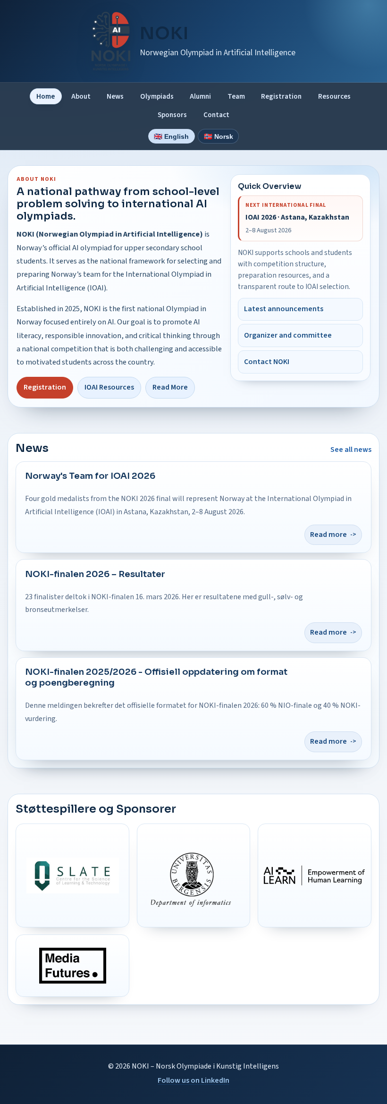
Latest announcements (283, 309)
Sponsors (172, 115)
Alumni (200, 96)
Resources (334, 96)
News (115, 96)
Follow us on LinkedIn (193, 1080)
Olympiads (157, 96)
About (81, 96)
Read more (328, 534)
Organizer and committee (288, 335)
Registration (281, 96)
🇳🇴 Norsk (218, 136)
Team (236, 96)
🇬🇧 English (171, 136)
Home (45, 96)
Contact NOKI (266, 362)
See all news (350, 449)
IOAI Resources (109, 387)
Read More (170, 387)
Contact (216, 115)
